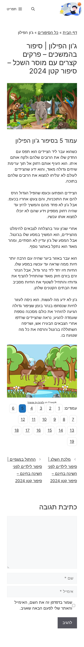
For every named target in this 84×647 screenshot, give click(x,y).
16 (38, 430)
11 (33, 419)
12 (23, 419)
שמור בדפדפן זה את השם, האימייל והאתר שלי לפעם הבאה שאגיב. (43, 605)
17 (27, 430)
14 (61, 430)
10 (44, 419)
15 (50, 430)
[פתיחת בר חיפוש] (33, 9)
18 (16, 430)
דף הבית (70, 32)
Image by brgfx (36, 402)
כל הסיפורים (48, 32)
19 (72, 441)
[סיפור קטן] (70, 9)
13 (72, 430)
